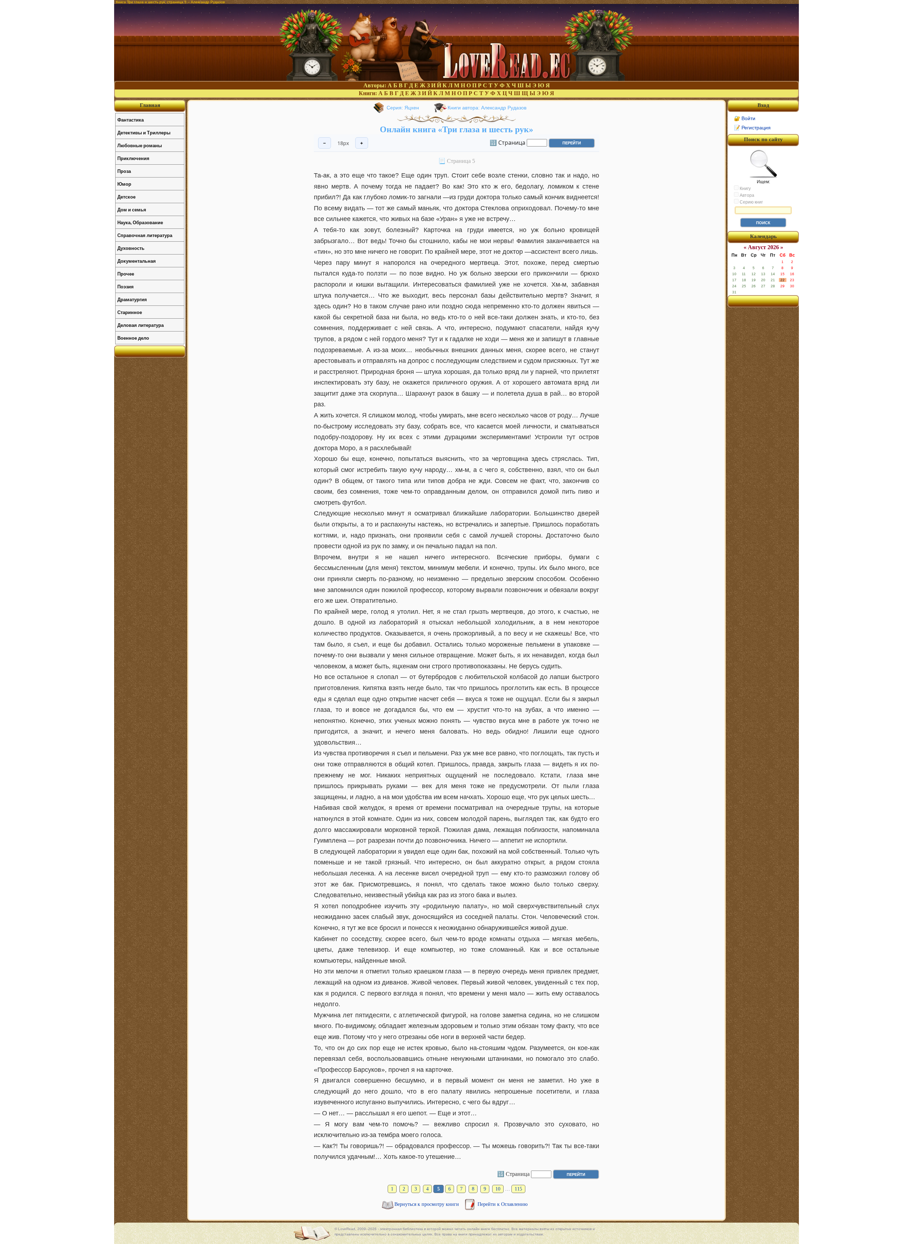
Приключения (133, 158)
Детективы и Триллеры (143, 132)
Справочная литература (144, 235)
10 (497, 1189)
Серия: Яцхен (403, 107)
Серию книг (751, 202)
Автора (746, 195)
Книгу (745, 188)
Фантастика (130, 119)
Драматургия (132, 299)
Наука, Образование (140, 222)
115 (518, 1189)
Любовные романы (139, 145)
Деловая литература (140, 325)
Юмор (124, 183)
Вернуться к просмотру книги (427, 1204)
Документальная (136, 260)
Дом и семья (131, 209)
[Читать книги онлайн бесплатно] (456, 79)
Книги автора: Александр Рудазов (487, 107)
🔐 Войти (744, 118)
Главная (150, 105)
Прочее (125, 273)
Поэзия (125, 286)
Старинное (129, 312)
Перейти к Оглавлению (502, 1204)
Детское (126, 196)
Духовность (130, 248)
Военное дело (133, 337)
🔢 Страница (507, 142)
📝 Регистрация (752, 127)
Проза (124, 171)
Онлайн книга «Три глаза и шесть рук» (456, 129)
